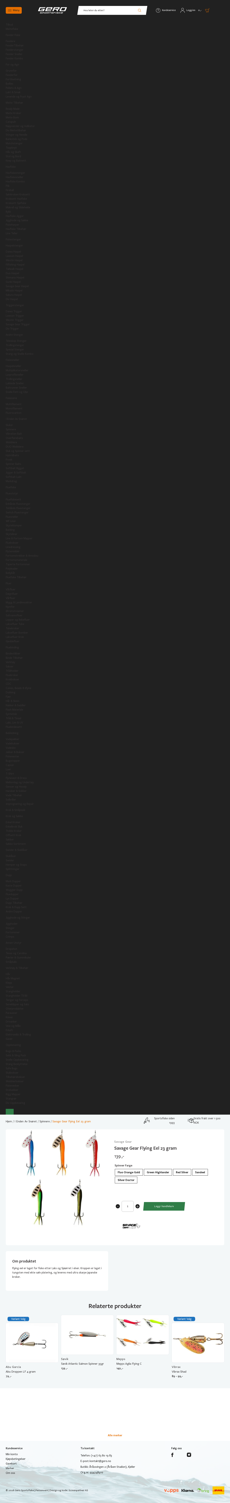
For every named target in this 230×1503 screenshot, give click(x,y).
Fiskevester (12, 756)
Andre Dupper (14, 911)
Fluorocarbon (13, 412)
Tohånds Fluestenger (18, 508)
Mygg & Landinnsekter (19, 602)
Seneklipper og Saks (17, 1004)
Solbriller (11, 799)
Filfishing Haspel (15, 264)
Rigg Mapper (13, 1094)
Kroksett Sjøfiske (16, 203)
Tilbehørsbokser (15, 1077)
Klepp (9, 982)
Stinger (10, 928)
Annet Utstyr (14, 942)
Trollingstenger (15, 345)
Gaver (9, 1038)
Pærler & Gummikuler (18, 957)
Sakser (9, 666)
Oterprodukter (15, 1008)
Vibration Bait (14, 433)
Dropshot (11, 949)
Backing (10, 529)
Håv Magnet (13, 978)
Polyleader (12, 568)
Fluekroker (12, 675)
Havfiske (11, 166)
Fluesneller (12, 516)
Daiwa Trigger (14, 311)
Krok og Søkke (14, 816)
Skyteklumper (14, 525)
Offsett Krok (13, 835)
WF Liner (11, 521)
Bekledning (12, 733)
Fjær (8, 696)
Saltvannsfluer (14, 615)
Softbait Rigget (15, 468)
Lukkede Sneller (15, 383)
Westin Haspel (14, 260)
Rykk (8, 211)
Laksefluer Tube (15, 624)
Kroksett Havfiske (16, 198)
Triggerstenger (15, 305)
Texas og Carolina (16, 953)
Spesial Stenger (15, 349)
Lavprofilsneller (15, 374)
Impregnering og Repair (20, 804)
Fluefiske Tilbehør (16, 577)
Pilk (8, 185)
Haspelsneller (13, 366)
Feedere (10, 41)
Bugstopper (13, 760)
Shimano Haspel (15, 277)
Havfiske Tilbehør (16, 229)
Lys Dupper (12, 898)
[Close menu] (10, 1112)
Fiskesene (11, 398)
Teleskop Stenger (16, 341)
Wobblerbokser (15, 1081)
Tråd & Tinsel (13, 718)
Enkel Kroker (13, 822)
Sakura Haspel (14, 294)
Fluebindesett (14, 727)
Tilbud (9, 24)
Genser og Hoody (16, 786)
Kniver (9, 1017)
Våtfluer (10, 589)
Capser (10, 765)
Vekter (10, 987)
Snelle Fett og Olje (17, 392)
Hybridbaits (12, 455)
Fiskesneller (12, 360)
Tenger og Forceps (17, 1000)
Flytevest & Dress (16, 778)
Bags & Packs (13, 1051)
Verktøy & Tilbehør (17, 968)
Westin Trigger (15, 320)
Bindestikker (13, 653)
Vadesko (11, 747)
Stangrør (11, 1098)
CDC (8, 683)
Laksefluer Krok (15, 637)
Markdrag (11, 481)
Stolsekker (12, 1090)
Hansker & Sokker (16, 791)
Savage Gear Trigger (18, 324)
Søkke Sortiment (16, 843)
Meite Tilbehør (14, 102)
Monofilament (14, 408)
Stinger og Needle (16, 134)
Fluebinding (12, 647)
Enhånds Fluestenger (18, 503)
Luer (8, 769)
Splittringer (12, 869)
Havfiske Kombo (15, 181)
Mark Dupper (13, 881)
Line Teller (12, 233)
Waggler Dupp (14, 890)
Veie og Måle (13, 1026)
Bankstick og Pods (16, 139)
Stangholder (13, 991)
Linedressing (13, 547)
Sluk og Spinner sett (18, 451)
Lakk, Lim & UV (14, 722)
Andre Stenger (14, 334)
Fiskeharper (12, 224)
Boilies (9, 83)
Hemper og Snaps (16, 864)
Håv (8, 974)
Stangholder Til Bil (16, 995)
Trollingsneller (14, 379)
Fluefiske (11, 487)
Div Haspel (12, 299)
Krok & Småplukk (15, 810)
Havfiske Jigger (15, 216)
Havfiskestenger (15, 172)
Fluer (9, 583)
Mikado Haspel (14, 290)
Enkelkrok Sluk (14, 826)
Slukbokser (12, 1072)
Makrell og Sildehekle (18, 207)
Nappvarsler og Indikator (20, 126)
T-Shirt (10, 773)
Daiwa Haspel (13, 251)
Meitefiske (12, 29)
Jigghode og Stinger (18, 917)
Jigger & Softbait (16, 472)
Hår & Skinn (12, 701)
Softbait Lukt (14, 477)
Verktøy (10, 662)
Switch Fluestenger (17, 512)
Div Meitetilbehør (16, 130)
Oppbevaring (13, 1045)
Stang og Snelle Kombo (19, 353)
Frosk (9, 459)
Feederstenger (14, 49)
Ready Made (13, 108)
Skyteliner (11, 534)
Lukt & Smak (13, 92)
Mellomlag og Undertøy (20, 782)
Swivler (10, 860)
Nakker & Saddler (16, 705)
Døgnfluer (12, 593)
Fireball (10, 190)
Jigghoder (12, 923)
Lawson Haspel (14, 256)
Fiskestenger (13, 239)
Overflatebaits (14, 438)
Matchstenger (14, 143)
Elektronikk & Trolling (18, 1034)
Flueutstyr (12, 493)
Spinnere (11, 429)
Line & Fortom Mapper (19, 538)
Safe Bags (11, 1068)
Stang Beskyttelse (16, 1064)
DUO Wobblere (15, 446)
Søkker (10, 839)
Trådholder (12, 670)
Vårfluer (10, 598)
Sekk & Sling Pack (16, 1055)
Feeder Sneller (14, 54)
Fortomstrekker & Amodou (22, 555)
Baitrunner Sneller (16, 387)
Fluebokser (12, 542)
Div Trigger (12, 328)
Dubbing (10, 692)
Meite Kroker (13, 113)
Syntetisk (11, 714)
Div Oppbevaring (15, 1103)
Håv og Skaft (13, 152)
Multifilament (14, 404)
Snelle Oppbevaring (17, 1059)
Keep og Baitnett (16, 160)
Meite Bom (12, 117)
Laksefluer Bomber (17, 632)
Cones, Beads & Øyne (18, 688)
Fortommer (13, 932)
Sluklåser (11, 856)
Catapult (11, 121)
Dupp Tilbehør (14, 902)
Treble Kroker (14, 831)
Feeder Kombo (14, 58)
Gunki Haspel (13, 282)
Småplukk (11, 962)
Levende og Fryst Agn (19, 96)
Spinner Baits (13, 464)
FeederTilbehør (15, 45)
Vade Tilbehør (14, 795)
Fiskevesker (12, 1085)
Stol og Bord (13, 156)
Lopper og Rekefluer (18, 619)
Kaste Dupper (14, 885)
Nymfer (10, 606)
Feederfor (12, 75)
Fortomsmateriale (16, 560)
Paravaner (11, 1013)
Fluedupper (12, 894)
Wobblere (11, 442)
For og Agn (12, 64)
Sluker (9, 425)
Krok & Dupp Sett (16, 907)
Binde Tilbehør (14, 657)
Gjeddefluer (12, 641)
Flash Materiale (14, 709)
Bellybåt (10, 573)
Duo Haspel (12, 273)
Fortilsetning (13, 79)
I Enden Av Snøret (16, 419)
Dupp (9, 875)
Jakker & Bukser (15, 752)
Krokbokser (12, 679)
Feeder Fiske (13, 35)
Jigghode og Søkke (17, 220)
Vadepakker (12, 739)
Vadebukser (12, 743)
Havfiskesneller (14, 177)
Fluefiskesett (13, 499)
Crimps (10, 936)
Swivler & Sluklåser (16, 850)
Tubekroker (12, 628)
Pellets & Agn (14, 88)
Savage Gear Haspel (17, 286)
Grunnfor (11, 70)
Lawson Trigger (15, 315)
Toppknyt (11, 147)
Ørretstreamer (15, 611)
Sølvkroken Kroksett (18, 194)
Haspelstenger (14, 245)
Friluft (9, 1030)
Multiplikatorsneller (17, 370)
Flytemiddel (12, 551)
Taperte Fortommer (18, 564)
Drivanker (11, 1021)
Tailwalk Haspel (14, 269)
